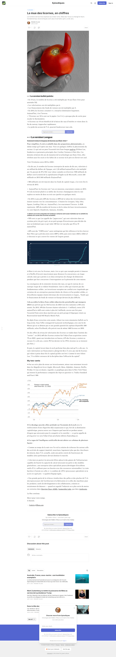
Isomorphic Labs (64, 489)
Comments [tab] (31, 549)
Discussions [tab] (40, 570)
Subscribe (102, 3)
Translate (31, 9)
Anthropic (83, 489)
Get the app (66, 649)
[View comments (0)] (34, 27)
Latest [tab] (33, 570)
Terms (62, 645)
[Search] (91, 3)
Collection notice (70, 645)
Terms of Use (66, 634)
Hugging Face (46, 489)
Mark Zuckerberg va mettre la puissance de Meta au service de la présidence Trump (47, 592)
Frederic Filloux (35, 22)
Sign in (111, 3)
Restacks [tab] (38, 549)
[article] (58, 581)
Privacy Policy (70, 636)
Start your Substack (53, 649)
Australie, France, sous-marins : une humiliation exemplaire (46, 576)
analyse (72, 149)
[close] (74, 608)
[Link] (24, 96)
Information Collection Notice (57, 636)
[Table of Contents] (2, 328)
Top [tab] (29, 570)
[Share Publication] (95, 3)
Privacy (58, 645)
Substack (49, 653)
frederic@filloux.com (36, 505)
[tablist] (34, 549)
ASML (55, 489)
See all (30, 619)
